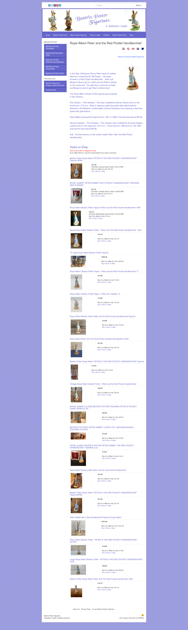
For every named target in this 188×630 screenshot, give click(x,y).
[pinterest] (57, 6)
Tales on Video (95, 35)
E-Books (106, 35)
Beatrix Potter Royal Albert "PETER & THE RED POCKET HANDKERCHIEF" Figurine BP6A (103, 159)
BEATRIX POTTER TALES (55, 73)
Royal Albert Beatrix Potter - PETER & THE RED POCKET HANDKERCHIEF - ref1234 (104, 540)
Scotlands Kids (51, 90)
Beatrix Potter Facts (60, 35)
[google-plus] (55, 6)
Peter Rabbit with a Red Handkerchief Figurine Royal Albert (95, 517)
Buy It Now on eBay (98, 171)
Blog (131, 35)
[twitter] (52, 6)
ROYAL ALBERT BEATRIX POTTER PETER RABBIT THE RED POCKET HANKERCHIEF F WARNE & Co (102, 446)
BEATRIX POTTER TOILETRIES (52, 68)
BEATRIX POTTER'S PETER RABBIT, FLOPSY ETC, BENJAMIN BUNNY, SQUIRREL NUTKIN (102, 428)
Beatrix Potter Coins (119, 35)
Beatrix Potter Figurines (78, 35)
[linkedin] (60, 6)
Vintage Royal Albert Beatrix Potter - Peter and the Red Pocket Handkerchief (103, 383)
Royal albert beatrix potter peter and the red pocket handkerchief (98, 470)
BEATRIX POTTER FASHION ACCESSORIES (55, 61)
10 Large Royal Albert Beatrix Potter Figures (89, 252)
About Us (76, 609)
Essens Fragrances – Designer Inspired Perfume (55, 84)
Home (48, 35)
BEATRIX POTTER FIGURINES (52, 47)
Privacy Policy (86, 609)
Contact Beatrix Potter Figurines (103, 609)
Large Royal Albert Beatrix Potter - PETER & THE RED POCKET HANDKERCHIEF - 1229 (107, 560)
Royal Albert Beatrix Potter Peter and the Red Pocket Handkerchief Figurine (103, 316)
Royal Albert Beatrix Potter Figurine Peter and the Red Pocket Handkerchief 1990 (105, 207)
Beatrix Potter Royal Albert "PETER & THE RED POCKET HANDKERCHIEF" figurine (107, 361)
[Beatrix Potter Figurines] (94, 20)
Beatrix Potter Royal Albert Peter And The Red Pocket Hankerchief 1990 (101, 578)
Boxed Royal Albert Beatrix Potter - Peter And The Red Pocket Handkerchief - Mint (105, 230)
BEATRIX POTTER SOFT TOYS (54, 54)
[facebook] (50, 6)
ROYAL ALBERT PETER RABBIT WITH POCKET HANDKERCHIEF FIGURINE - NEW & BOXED (105, 183)
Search (138, 5)
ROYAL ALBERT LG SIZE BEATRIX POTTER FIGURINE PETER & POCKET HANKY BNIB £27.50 (103, 407)
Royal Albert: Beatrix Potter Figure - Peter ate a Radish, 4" (95, 293)
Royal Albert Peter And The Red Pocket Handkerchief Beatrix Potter (99, 338)
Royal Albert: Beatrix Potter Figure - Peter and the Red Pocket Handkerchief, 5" (104, 271)
